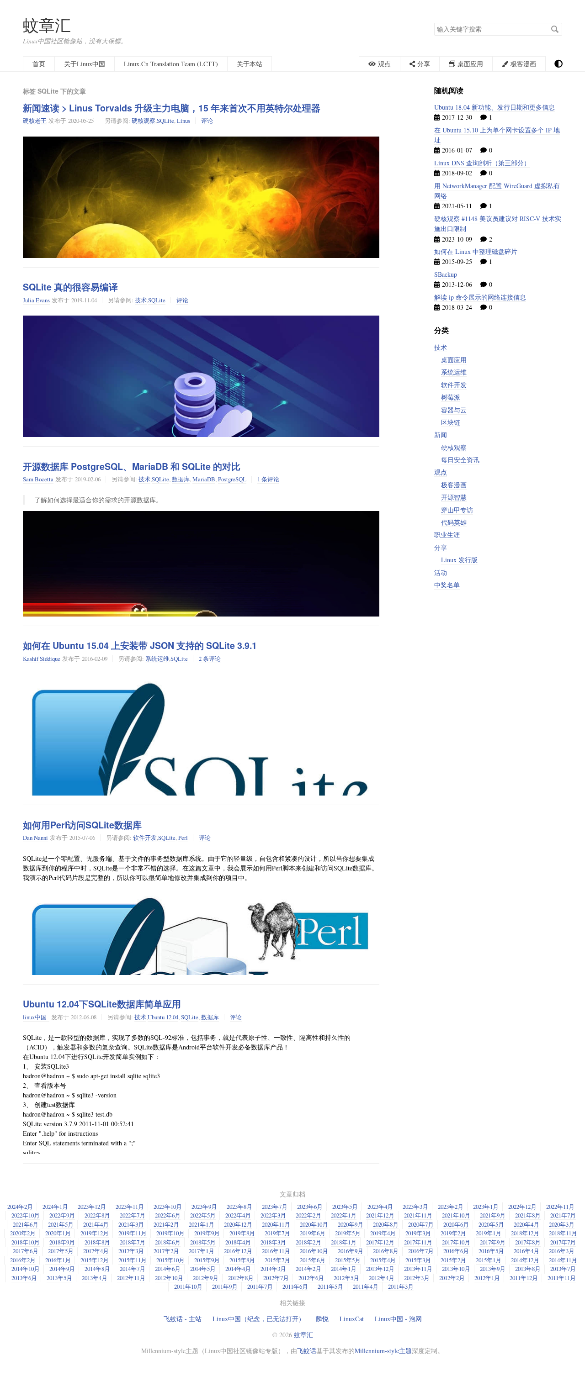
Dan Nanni (35, 837)
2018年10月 (25, 1242)
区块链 (450, 422)
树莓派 (450, 397)
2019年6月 (312, 1233)
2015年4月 (383, 1260)
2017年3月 (131, 1251)
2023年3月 (415, 1206)
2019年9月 (207, 1233)
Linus (183, 120)
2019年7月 (277, 1233)
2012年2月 (452, 1278)
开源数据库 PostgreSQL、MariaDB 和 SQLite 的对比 (131, 466)
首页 (38, 63)
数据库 (181, 479)
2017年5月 (61, 1251)
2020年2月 (23, 1233)
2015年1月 (488, 1260)
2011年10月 (188, 1286)
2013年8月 (528, 1269)
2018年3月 (273, 1242)
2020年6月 (456, 1224)
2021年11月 (418, 1215)
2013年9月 (492, 1269)
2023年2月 (450, 1206)
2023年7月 (274, 1206)
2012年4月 (381, 1278)
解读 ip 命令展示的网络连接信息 (480, 297)
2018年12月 (525, 1233)
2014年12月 (525, 1260)
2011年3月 (401, 1286)
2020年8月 (386, 1224)
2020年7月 (421, 1224)
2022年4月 (238, 1215)
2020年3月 (561, 1224)
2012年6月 (311, 1278)
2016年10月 (314, 1251)
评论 (207, 120)
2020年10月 (314, 1224)
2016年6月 (456, 1251)
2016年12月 (238, 1251)
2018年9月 (62, 1242)
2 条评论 (210, 658)
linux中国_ (36, 1017)
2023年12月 (92, 1206)
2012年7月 (276, 1278)
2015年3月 (418, 1260)
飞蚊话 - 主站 (183, 1318)
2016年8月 (386, 1251)
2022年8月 (97, 1215)
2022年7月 (132, 1215)
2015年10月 (170, 1260)
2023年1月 (486, 1206)
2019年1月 (488, 1233)
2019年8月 (242, 1233)
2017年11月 (418, 1242)
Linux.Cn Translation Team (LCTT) (171, 63)
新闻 (440, 434)
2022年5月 (203, 1215)
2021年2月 (166, 1224)
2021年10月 (456, 1215)
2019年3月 (418, 1233)
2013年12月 (380, 1269)
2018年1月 (343, 1242)
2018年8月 (97, 1242)
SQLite (165, 120)
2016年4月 (526, 1251)
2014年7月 (132, 1269)
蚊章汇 (47, 25)
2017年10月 (456, 1242)
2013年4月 (94, 1278)
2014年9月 (62, 1269)
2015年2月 (453, 1260)
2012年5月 (346, 1278)
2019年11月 (132, 1233)
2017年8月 (528, 1242)
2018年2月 (308, 1242)
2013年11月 (418, 1269)
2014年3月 (273, 1269)
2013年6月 (24, 1278)
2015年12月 (94, 1260)
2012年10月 (169, 1278)
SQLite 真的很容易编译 (70, 286)
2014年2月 (308, 1269)
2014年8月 (97, 1269)
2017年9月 (492, 1242)
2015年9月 (207, 1260)
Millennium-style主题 (383, 1350)
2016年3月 (561, 1251)
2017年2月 (166, 1251)
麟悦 (322, 1318)
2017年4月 (96, 1251)
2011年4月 (365, 1286)
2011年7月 (260, 1286)
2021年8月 (528, 1215)
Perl (183, 837)
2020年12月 (238, 1224)
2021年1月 (201, 1224)
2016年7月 (421, 1251)
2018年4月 (238, 1242)
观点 (440, 472)
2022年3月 (273, 1215)
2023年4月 (380, 1206)
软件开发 (145, 837)
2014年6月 (168, 1269)
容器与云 (454, 410)
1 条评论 (268, 479)
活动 (440, 572)
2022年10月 (25, 1215)
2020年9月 (350, 1224)
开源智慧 (454, 497)
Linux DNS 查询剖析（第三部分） (482, 162)
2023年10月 (168, 1206)
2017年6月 (25, 1251)
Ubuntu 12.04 (163, 1017)
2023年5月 (345, 1206)
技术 (141, 300)
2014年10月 (25, 1269)
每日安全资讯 (460, 459)
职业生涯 (447, 534)
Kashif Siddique (41, 658)
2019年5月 (348, 1233)
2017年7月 (563, 1242)
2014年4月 (238, 1269)
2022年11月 (560, 1206)
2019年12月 (94, 1233)
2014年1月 (343, 1269)
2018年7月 (132, 1242)
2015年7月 (277, 1260)
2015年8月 (242, 1260)
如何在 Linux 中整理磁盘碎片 (475, 251)
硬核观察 (143, 120)
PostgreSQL (232, 479)
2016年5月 (491, 1251)
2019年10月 (170, 1233)
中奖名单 (447, 584)
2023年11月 (130, 1206)
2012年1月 (487, 1278)
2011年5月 (330, 1286)
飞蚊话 (306, 1350)
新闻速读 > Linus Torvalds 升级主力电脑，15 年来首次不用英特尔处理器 (171, 107)
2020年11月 (276, 1224)
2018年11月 (563, 1233)
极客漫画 (454, 484)
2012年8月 (241, 1278)
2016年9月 (350, 1251)
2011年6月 (295, 1286)
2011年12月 (524, 1278)
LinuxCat (352, 1318)
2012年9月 (205, 1278)
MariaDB (203, 479)
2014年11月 (563, 1260)
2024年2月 (20, 1206)
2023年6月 (310, 1206)
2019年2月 (453, 1233)
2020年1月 (58, 1233)
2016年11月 (276, 1251)
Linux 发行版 (459, 559)
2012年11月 (131, 1278)
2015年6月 (312, 1260)
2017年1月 (201, 1251)
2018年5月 (203, 1242)
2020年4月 (526, 1224)
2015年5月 (348, 1260)
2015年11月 (132, 1260)
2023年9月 (204, 1206)
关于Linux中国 (84, 63)
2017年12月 (380, 1242)
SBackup (445, 274)
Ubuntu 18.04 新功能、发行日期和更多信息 (494, 107)
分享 (440, 547)
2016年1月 (58, 1260)
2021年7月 (563, 1215)
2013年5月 (59, 1278)
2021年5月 (61, 1224)
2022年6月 (168, 1215)
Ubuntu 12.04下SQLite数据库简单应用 (102, 1003)
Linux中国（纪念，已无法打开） (259, 1318)
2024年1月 (55, 1206)
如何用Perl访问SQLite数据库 (82, 824)
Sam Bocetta (38, 479)
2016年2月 (23, 1260)
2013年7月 (563, 1269)
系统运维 (157, 658)
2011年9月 (225, 1286)
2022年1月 (343, 1215)
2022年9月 (62, 1215)
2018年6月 (168, 1242)
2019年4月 (383, 1233)
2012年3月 (417, 1278)
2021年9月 (492, 1215)
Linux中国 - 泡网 (398, 1318)
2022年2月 (308, 1215)
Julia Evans (36, 300)
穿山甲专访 (457, 510)
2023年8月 (239, 1206)
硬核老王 (35, 120)
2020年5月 (491, 1224)
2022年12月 (522, 1206)
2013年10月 (456, 1269)
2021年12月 (380, 1215)
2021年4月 (96, 1224)
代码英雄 (454, 522)
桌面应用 (454, 359)
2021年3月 (131, 1224)
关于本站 (249, 63)
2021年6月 (25, 1224)
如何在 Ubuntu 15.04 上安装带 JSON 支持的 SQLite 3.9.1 (140, 645)
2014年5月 (203, 1269)
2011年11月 (562, 1278)
